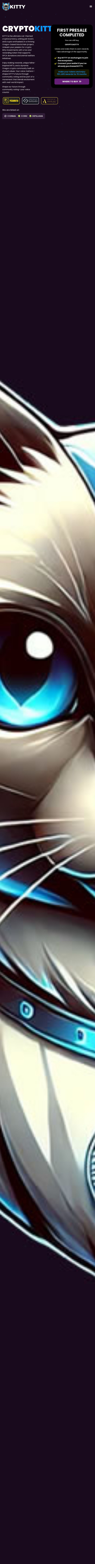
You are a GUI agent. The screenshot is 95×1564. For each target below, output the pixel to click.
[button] (91, 6)
